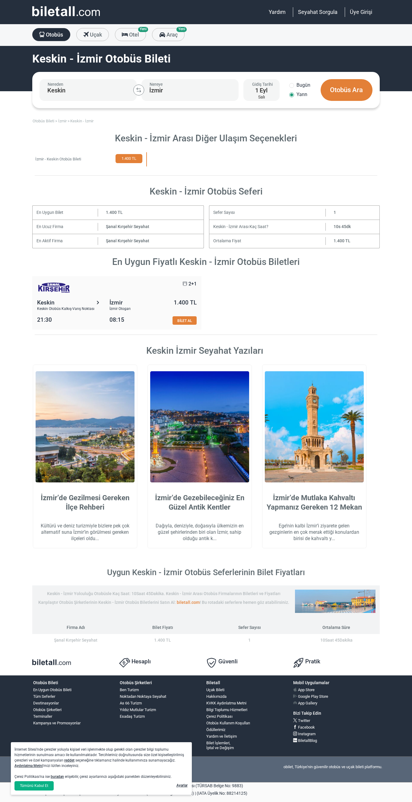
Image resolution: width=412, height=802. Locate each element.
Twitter (303, 720)
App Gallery (307, 703)
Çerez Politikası (219, 716)
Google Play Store (312, 696)
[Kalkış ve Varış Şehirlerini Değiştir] (138, 90)
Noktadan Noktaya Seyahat (143, 696)
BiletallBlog (307, 740)
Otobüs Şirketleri (47, 709)
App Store (306, 690)
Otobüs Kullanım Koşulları (228, 723)
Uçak (95, 34)
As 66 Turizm (131, 703)
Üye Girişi (361, 12)
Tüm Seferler (44, 696)
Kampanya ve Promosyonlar (57, 723)
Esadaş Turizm (132, 716)
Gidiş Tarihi (262, 84)
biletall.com (188, 602)
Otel (137, 33)
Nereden (55, 84)
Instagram (306, 734)
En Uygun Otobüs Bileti (52, 690)
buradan (57, 777)
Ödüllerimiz (215, 729)
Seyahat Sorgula (318, 12)
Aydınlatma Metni (28, 766)
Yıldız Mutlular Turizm (138, 709)
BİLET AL (184, 320)
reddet (69, 760)
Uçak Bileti (215, 690)
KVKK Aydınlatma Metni (226, 703)
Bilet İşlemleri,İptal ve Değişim (220, 745)
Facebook (306, 727)
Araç (174, 33)
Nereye (156, 84)
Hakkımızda (216, 696)
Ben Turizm (129, 690)
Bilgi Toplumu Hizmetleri (226, 709)
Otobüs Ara (346, 90)
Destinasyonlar (46, 703)
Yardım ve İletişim (221, 736)
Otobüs (54, 34)
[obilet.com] (66, 17)
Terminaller (42, 716)
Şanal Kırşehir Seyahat (127, 226)
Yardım (277, 12)
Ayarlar (182, 785)
